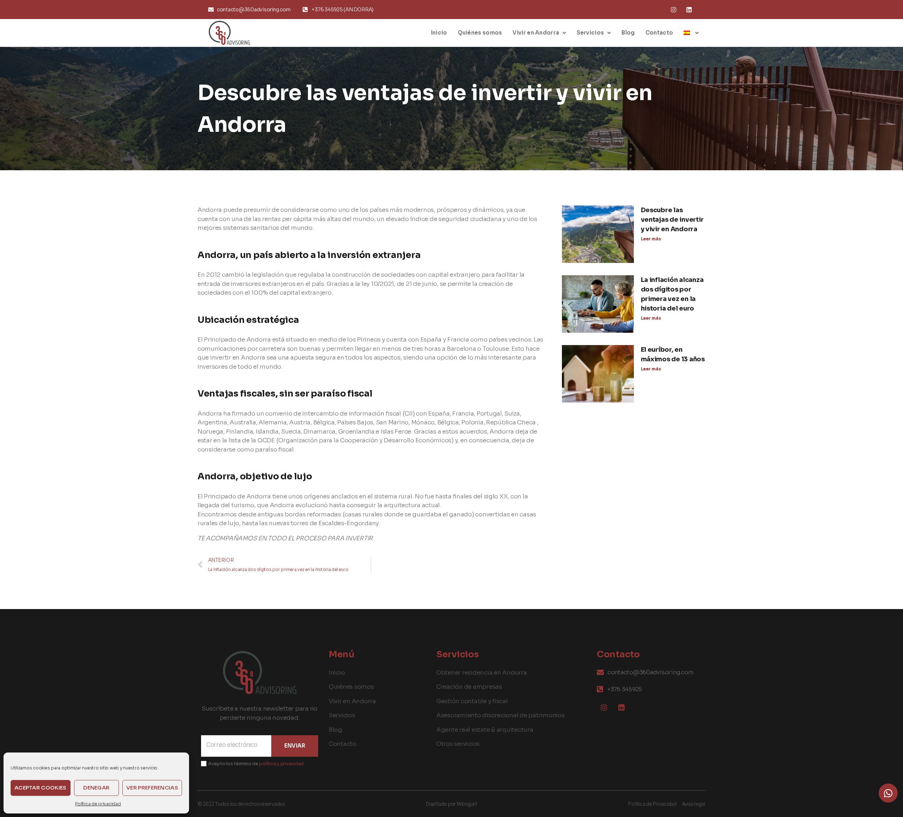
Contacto (659, 32)
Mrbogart (467, 803)
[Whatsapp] (888, 793)
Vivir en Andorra (536, 32)
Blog (628, 32)
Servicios (590, 32)
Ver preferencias (152, 787)
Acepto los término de (256, 764)
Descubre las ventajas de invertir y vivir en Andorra (672, 219)
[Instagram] (673, 10)
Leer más (651, 238)
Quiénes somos (480, 32)
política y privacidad (281, 764)
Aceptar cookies (40, 787)
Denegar (96, 787)
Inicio (439, 32)
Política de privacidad (98, 803)
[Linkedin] (689, 10)
